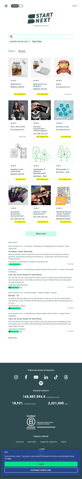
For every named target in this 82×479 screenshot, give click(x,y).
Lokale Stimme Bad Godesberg (18, 285)
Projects (11, 51)
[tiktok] (56, 377)
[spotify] (41, 383)
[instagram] (16, 377)
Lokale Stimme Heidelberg (16, 329)
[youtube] (36, 377)
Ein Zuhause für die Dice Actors (68, 87)
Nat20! (58, 84)
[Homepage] (41, 18)
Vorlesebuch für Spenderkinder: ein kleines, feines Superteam (28, 261)
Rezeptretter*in (16, 84)
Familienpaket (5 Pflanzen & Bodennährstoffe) (39, 171)
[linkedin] (46, 377)
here (9, 459)
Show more (41, 234)
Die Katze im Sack (62, 127)
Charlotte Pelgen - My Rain (17, 306)
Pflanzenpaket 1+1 (62, 169)
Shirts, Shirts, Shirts (18, 127)
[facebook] (26, 377)
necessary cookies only (41, 470)
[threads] (66, 377)
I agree (41, 464)
